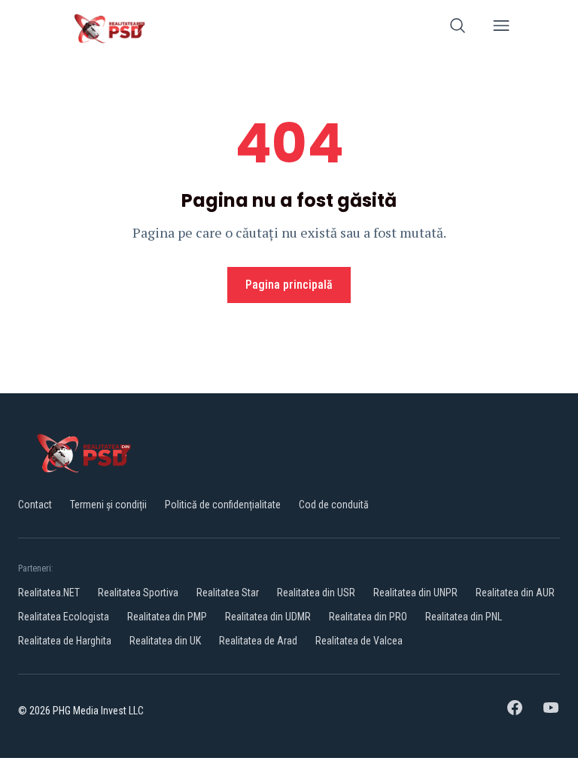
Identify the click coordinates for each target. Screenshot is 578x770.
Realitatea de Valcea (359, 641)
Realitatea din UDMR (268, 617)
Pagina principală (289, 284)
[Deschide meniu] (501, 28)
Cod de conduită (334, 505)
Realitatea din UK (165, 641)
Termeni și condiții (108, 505)
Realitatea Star (227, 593)
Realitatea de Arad (258, 641)
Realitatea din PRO (368, 617)
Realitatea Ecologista (63, 617)
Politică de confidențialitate (223, 505)
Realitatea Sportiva (138, 593)
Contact (35, 505)
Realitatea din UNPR (415, 593)
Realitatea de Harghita (64, 641)
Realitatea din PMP (167, 617)
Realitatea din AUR (515, 593)
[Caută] (458, 28)
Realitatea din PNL (463, 617)
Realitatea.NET (49, 593)
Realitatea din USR (316, 593)
